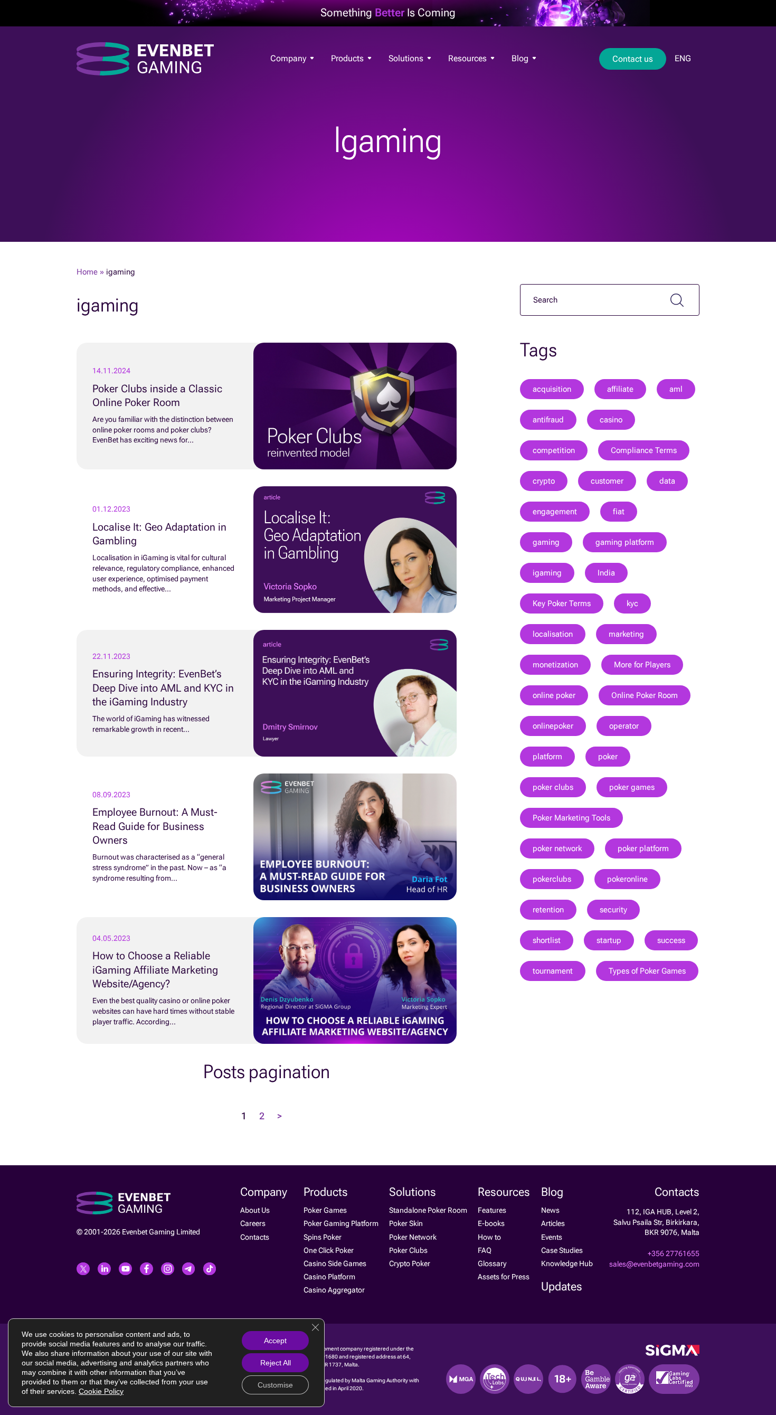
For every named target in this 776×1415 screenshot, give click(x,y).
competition (554, 450)
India (606, 573)
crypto (544, 481)
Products (348, 58)
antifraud (548, 420)
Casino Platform (329, 1276)
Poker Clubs (408, 1250)
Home (87, 272)
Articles (553, 1223)
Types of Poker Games (647, 971)
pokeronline (627, 879)
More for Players (642, 664)
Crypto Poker (409, 1263)
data (667, 481)
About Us (283, 75)
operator (624, 726)
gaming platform (624, 542)
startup (609, 940)
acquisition (552, 389)
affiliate (620, 389)
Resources (468, 58)
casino (611, 420)
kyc (632, 603)
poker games (632, 787)
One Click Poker (329, 1250)
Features (460, 75)
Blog (521, 58)
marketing (626, 634)
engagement (555, 511)
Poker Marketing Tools (571, 818)
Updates (561, 1286)
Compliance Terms (644, 450)
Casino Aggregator (334, 1290)
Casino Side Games (335, 1263)
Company (289, 58)
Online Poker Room (644, 695)
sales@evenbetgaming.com (654, 1264)
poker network (557, 848)
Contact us (632, 59)
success (671, 940)
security (613, 909)
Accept (275, 1340)
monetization (555, 664)
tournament (553, 971)
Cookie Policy (101, 1391)
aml (676, 389)
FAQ (484, 1250)
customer (607, 481)
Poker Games (350, 75)
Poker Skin (406, 1223)
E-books (491, 1223)
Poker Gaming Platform (341, 1223)
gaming (546, 542)
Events (551, 1237)
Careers (253, 1223)
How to (489, 1237)
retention (548, 909)
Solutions (407, 58)
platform (547, 756)
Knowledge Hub (567, 1263)
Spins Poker (323, 1237)
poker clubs (553, 787)
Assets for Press (503, 1276)
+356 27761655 (673, 1253)
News (518, 76)
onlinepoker (553, 726)
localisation (553, 634)
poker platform (643, 848)
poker (608, 756)
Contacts (254, 1237)
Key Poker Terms (562, 603)
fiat (618, 511)
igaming (547, 573)
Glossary (492, 1263)
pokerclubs (552, 879)
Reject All (275, 1363)
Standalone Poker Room (428, 1210)
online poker (554, 695)
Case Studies (562, 1250)
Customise (275, 1385)
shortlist (547, 940)
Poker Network (413, 1237)
